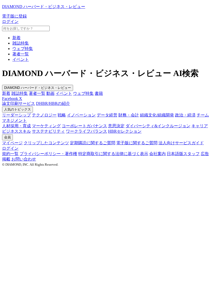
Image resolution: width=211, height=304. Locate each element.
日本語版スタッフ (183, 153)
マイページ (12, 143)
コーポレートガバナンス (84, 126)
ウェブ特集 (22, 48)
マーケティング (46, 126)
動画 (50, 93)
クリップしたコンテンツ (46, 143)
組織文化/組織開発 (157, 115)
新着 (16, 38)
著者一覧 (20, 54)
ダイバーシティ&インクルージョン (158, 126)
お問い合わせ (23, 159)
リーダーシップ (16, 115)
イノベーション (81, 115)
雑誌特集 (20, 43)
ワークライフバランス (86, 131)
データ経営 (107, 115)
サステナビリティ (48, 131)
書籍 (99, 93)
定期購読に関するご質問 (92, 143)
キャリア (199, 126)
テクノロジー (44, 115)
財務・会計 (128, 115)
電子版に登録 (14, 16)
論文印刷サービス (18, 103)
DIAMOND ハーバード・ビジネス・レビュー (37, 88)
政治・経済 (185, 115)
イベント (20, 59)
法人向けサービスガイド (181, 143)
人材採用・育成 (16, 126)
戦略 (62, 115)
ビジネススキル (16, 131)
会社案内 (157, 153)
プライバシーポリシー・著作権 (48, 153)
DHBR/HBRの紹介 (53, 103)
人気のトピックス (17, 109)
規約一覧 (10, 153)
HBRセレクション (125, 131)
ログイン (10, 21)
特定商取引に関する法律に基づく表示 (113, 153)
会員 (7, 137)
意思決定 (116, 126)
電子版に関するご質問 (136, 143)
